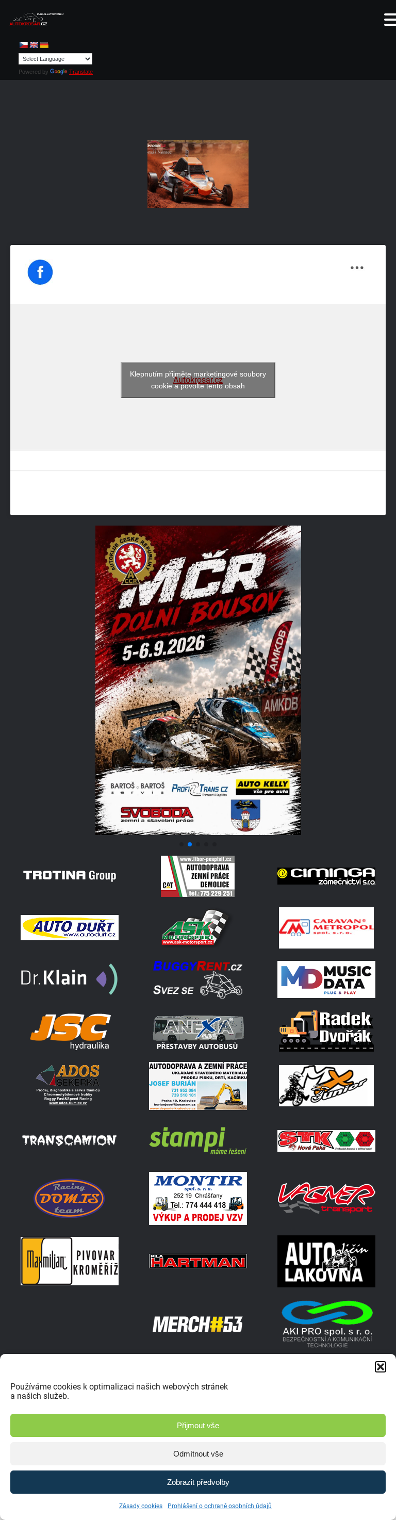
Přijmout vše (198, 1425)
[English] (33, 45)
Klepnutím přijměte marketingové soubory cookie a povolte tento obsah (198, 380)
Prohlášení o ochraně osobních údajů (220, 1506)
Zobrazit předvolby (198, 1482)
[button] (380, 1367)
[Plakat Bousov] (198, 832)
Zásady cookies (140, 1506)
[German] (43, 45)
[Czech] (23, 45)
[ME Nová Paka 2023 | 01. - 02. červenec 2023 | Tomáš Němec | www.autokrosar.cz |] (198, 174)
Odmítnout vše (198, 1453)
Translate (81, 72)
